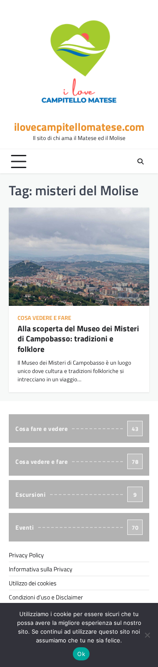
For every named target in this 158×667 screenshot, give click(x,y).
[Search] (140, 161)
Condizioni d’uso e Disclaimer (46, 597)
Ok (81, 653)
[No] (147, 635)
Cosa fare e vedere (76, 428)
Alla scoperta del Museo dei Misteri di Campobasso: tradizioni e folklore (78, 339)
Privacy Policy (26, 554)
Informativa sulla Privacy (40, 569)
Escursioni (75, 494)
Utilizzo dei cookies (33, 583)
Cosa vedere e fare (44, 318)
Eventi (76, 527)
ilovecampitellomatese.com (79, 126)
